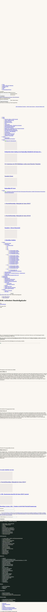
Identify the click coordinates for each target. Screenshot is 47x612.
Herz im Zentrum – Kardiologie (8, 527)
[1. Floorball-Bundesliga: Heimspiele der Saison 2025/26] (11, 213)
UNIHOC (4, 588)
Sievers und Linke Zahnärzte (7, 531)
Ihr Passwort (13, 94)
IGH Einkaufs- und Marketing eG (8, 528)
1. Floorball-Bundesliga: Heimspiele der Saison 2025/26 (18, 215)
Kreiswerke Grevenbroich (7, 568)
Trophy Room (7, 124)
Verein (3, 118)
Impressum (4, 603)
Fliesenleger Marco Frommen (7, 564)
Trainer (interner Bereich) (9, 288)
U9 (7, 248)
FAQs (6, 123)
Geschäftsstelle (5, 277)
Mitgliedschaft (7, 278)
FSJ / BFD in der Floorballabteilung (11, 130)
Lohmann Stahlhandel (6, 569)
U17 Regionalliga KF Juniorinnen (15, 271)
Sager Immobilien (5, 550)
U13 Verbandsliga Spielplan (14, 259)
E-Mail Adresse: (3, 516)
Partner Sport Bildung (6, 547)
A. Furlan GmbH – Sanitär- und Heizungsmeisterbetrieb (12, 538)
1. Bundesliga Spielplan (10, 240)
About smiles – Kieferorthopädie (8, 523)
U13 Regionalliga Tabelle (13, 255)
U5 (7, 246)
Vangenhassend (5, 581)
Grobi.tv (3, 525)
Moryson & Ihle (5, 545)
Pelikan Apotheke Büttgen (7, 573)
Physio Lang (4, 587)
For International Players (6, 89)
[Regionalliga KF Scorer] (11, 186)
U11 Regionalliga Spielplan (14, 251)
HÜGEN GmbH (5, 567)
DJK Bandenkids (8, 272)
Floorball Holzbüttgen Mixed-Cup (11, 129)
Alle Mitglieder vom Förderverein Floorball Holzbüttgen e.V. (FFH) (14, 560)
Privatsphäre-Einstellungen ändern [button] (8, 607)
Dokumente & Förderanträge (10, 279)
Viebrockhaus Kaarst (6, 533)
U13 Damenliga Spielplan (14, 262)
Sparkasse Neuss (5, 578)
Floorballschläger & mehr (9, 280)
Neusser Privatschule (6, 546)
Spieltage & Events (8, 121)
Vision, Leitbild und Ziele (9, 120)
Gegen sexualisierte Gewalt (10, 133)
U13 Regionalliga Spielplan (14, 256)
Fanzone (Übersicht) (8, 290)
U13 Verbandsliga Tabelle (14, 258)
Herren (3, 190)
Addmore (4, 558)
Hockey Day (7, 274)
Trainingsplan (7, 137)
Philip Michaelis (3, 304)
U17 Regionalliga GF (13, 270)
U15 (7, 264)
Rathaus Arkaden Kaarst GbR (7, 593)
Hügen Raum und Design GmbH (8, 543)
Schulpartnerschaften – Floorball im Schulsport (13, 125)
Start (1, 294)
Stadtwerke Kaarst (5, 552)
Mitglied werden (5, 86)
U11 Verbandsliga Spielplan (14, 253)
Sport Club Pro (5, 579)
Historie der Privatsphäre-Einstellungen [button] (9, 608)
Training (3, 136)
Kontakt (3, 87)
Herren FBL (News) (5, 294)
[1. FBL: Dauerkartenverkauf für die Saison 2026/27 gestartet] (6, 491)
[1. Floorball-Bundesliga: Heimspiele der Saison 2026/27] (11, 201)
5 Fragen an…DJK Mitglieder (10, 131)
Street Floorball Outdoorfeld (10, 126)
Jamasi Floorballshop (6, 586)
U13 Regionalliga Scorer (13, 257)
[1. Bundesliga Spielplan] (11, 237)
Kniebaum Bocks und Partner (7, 544)
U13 (7, 254)
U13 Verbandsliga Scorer (13, 260)
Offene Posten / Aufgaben (9, 134)
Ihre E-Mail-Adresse (14, 100)
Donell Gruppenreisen (6, 562)
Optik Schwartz (5, 572)
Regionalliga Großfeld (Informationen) (33, 191)
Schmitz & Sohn (5, 551)
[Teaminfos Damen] (11, 173)
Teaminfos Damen (9, 176)
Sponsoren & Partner (8, 122)
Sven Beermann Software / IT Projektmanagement (11, 594)
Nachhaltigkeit (7, 132)
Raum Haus (4, 549)
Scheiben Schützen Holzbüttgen (8, 576)
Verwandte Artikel (3, 469)
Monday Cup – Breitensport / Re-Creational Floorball (14, 128)
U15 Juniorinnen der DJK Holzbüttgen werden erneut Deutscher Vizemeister (23, 164)
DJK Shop (6, 291)
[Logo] (8, 115)
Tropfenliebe (4, 580)
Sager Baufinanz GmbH (6, 574)
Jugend (3, 242)
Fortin (3, 566)
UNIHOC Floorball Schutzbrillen (11, 281)
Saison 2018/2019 (5, 297)
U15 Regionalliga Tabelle (13, 265)
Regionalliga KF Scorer (10, 188)
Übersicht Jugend (8, 243)
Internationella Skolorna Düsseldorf (8, 601)
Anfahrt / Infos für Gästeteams (7, 85)
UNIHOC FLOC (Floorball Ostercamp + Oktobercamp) (15, 273)
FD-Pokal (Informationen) (21, 191)
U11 (7, 249)
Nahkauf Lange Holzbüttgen (7, 570)
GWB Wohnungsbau (6, 542)
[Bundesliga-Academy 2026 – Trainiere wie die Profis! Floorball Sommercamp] (6, 504)
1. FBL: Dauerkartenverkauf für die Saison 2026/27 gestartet (14, 494)
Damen (3, 139)
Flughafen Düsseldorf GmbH (7, 565)
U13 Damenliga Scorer (13, 263)
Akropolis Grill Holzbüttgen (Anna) (8, 559)
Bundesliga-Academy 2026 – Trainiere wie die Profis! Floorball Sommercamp (18, 506)
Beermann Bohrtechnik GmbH (7, 561)
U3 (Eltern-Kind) (10, 245)
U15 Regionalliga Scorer (13, 267)
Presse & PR (7, 282)
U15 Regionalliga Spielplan (14, 266)
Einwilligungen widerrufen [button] (7, 609)
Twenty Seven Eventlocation (7, 532)
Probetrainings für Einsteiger (10, 138)
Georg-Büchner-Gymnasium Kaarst (8, 599)
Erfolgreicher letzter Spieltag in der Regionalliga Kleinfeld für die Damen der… (23, 151)
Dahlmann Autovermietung (7, 541)
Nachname (2, 510)
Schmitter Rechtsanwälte (6, 577)
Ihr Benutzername (14, 93)
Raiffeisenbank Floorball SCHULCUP (12, 275)
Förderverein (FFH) (8, 286)
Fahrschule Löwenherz (6, 563)
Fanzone (3, 289)
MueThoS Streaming (6, 592)
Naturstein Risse (5, 571)
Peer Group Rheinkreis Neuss (7, 548)
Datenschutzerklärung (6, 604)
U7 (7, 247)
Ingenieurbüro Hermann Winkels (8, 529)
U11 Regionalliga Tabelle (13, 250)
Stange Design (5, 553)
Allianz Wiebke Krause (6, 524)
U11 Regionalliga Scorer (13, 252)
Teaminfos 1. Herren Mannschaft (12, 227)
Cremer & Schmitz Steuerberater (8, 540)
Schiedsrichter (4, 276)
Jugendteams (7, 244)
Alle (5, 140)
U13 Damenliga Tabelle (13, 261)
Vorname (1, 508)
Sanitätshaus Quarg (5, 575)
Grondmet (4, 526)
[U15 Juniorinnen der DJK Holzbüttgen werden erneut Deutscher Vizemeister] (11, 161)
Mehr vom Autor (10, 469)
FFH (3, 88)
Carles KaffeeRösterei (6, 539)
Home (3, 84)
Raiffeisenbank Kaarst (6, 530)
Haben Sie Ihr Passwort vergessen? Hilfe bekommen (9, 97)
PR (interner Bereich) (11, 284)
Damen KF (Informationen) (11, 140)
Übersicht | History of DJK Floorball (11, 119)
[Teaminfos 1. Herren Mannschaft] (11, 225)
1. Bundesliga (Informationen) (11, 191)
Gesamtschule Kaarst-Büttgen (7, 600)
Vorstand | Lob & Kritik (9, 135)
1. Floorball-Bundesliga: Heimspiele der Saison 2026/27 (18, 203)
